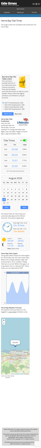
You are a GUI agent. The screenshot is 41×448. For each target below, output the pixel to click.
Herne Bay (15, 342)
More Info (18, 114)
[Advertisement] (20, 49)
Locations (7, 12)
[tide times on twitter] (39, 4)
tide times (9, 3)
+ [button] (3, 320)
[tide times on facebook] (36, 4)
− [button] (3, 323)
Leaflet (12, 374)
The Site (34, 12)
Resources (20, 12)
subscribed (12, 312)
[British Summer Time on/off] (25, 140)
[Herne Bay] (15, 346)
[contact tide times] (33, 4)
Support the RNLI (23, 125)
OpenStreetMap (19, 374)
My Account (20, 9)
